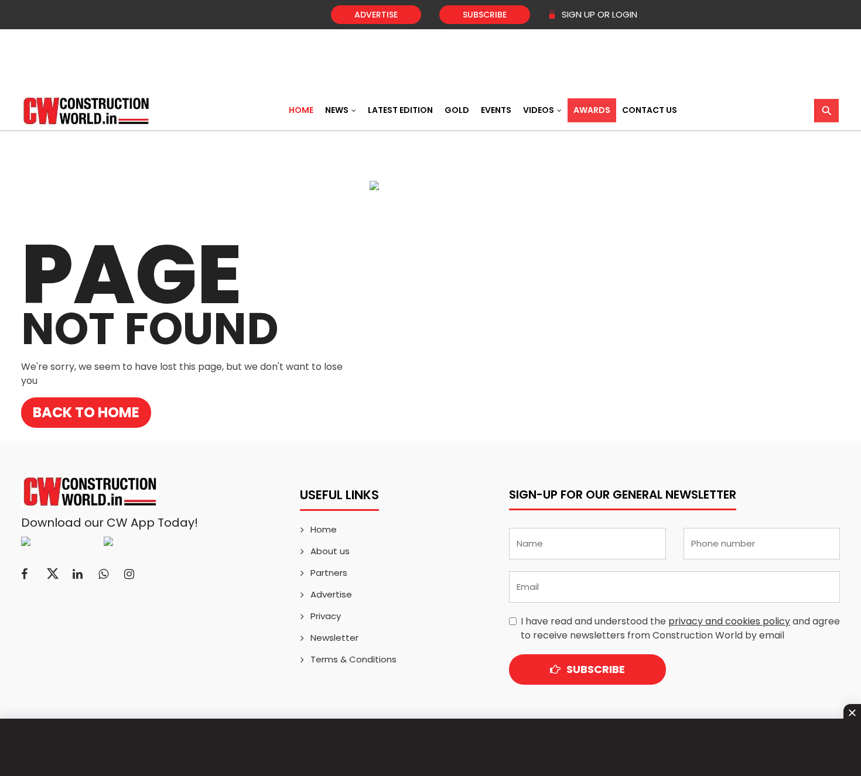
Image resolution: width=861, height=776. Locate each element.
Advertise (376, 14)
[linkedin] (78, 574)
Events (496, 110)
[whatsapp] (103, 574)
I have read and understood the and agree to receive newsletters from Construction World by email (680, 628)
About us (330, 551)
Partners (328, 572)
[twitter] (53, 574)
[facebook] (24, 574)
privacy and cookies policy (729, 621)
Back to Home (86, 412)
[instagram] (129, 574)
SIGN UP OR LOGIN (598, 14)
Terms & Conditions (353, 659)
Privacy (325, 616)
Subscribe (485, 14)
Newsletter (334, 637)
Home (301, 110)
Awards (591, 110)
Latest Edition (400, 110)
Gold (457, 110)
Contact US (649, 110)
